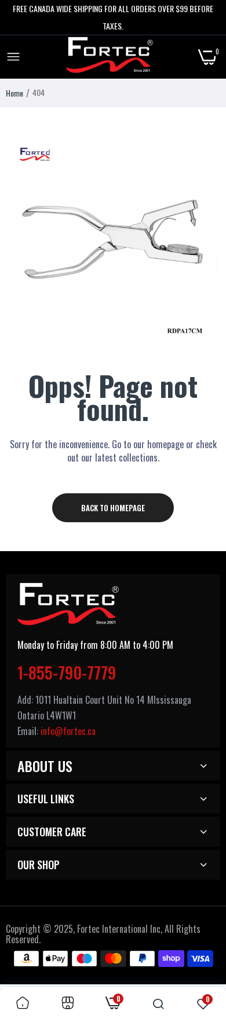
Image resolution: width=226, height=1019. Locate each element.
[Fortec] (109, 57)
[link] (22, 1003)
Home (14, 93)
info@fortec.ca (68, 731)
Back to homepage (113, 508)
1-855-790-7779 (66, 672)
